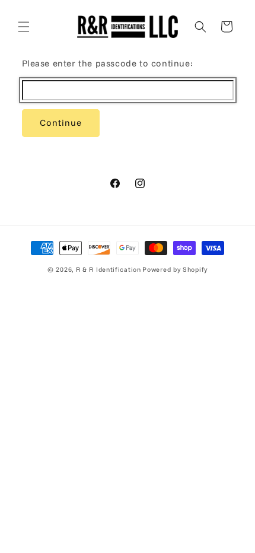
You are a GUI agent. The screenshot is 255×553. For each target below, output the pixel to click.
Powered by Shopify (175, 269)
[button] (24, 27)
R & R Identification (108, 269)
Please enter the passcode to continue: (107, 63)
